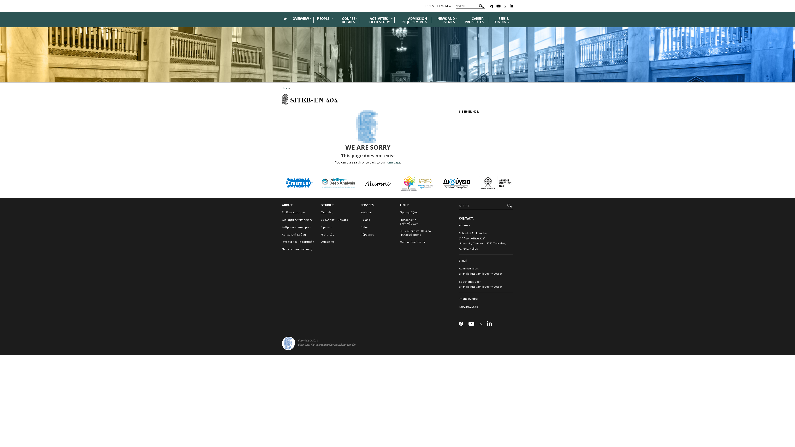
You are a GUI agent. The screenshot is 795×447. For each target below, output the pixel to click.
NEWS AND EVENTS (446, 20)
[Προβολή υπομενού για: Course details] (357, 18)
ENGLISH (430, 6)
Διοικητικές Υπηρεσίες (297, 220)
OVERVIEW (301, 18)
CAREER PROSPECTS (474, 20)
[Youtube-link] (498, 6)
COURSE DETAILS (348, 20)
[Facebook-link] (491, 6)
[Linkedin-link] (511, 6)
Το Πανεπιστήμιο (293, 212)
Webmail (366, 212)
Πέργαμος (367, 234)
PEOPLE (323, 18)
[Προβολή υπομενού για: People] (331, 18)
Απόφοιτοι (328, 242)
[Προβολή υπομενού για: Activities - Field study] (392, 18)
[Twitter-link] (505, 6)
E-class (365, 220)
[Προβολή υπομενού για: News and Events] (457, 18)
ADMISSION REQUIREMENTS (414, 20)
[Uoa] (288, 343)
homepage (393, 162)
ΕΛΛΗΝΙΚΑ (445, 6)
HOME (285, 87)
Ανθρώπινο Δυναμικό (296, 227)
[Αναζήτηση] (481, 7)
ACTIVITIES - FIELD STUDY (379, 20)
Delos (365, 227)
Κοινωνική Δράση (294, 234)
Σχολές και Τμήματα (334, 220)
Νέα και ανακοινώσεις (297, 249)
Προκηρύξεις (409, 212)
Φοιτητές (327, 234)
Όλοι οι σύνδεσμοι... (413, 242)
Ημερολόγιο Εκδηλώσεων (409, 222)
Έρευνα (326, 227)
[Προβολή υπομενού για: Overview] (311, 18)
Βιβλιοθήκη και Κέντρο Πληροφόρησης (415, 233)
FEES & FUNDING (501, 20)
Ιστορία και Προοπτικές (298, 242)
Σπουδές (327, 212)
